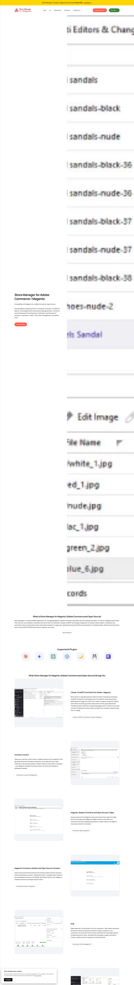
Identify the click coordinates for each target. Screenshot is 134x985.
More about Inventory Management (26, 775)
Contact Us (76, 10)
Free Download (20, 324)
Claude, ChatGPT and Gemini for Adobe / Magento (87, 717)
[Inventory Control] (95, 763)
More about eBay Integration (81, 830)
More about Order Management (82, 944)
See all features (67, 632)
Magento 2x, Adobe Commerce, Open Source (41, 304)
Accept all (8, 979)
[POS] (39, 932)
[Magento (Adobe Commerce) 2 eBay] (39, 819)
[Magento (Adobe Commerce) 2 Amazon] (95, 875)
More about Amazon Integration (25, 886)
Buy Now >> (88, 3)
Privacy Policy (37, 975)
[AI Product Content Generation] (39, 703)
